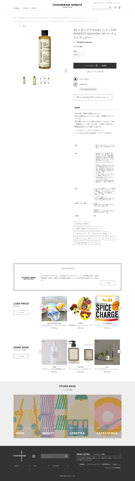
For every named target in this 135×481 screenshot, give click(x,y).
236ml (76, 54)
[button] (41, 307)
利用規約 (82, 464)
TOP (14, 18)
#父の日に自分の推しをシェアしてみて (87, 243)
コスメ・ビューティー (24, 21)
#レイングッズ (109, 238)
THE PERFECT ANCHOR (26, 18)
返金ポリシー (116, 464)
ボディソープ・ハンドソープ (40, 21)
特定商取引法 (106, 464)
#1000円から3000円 (82, 224)
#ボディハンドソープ (94, 238)
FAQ (35, 466)
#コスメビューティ (81, 233)
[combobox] (100, 7)
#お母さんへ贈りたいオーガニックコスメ (87, 228)
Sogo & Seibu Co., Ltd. (69, 476)
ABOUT (17, 466)
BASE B (82, 79)
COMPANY (56, 466)
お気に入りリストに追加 (94, 71)
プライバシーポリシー (93, 464)
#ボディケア (79, 238)
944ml (82, 54)
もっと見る (108, 283)
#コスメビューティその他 (99, 233)
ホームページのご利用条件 (112, 467)
